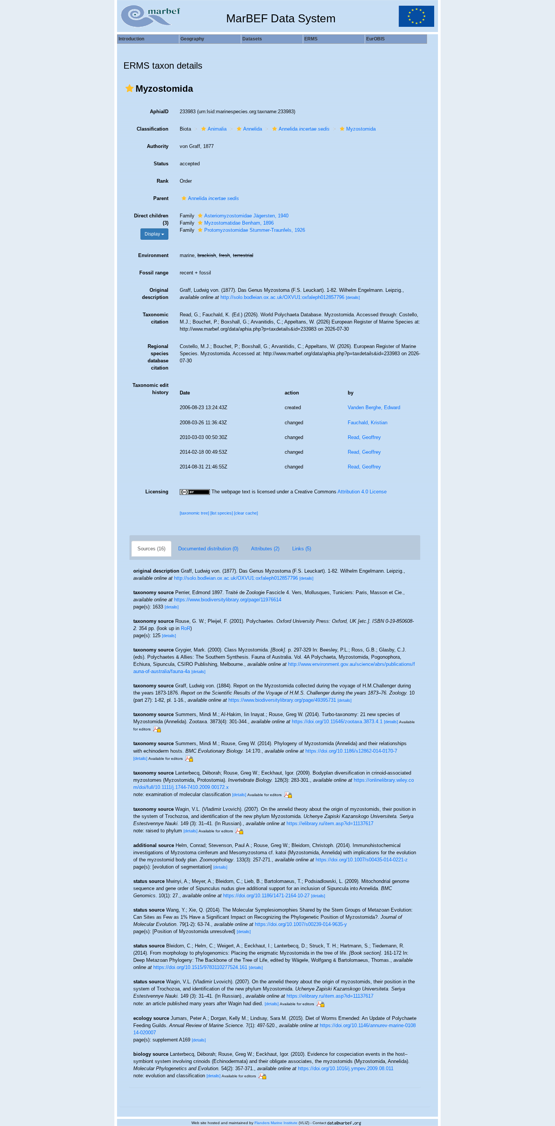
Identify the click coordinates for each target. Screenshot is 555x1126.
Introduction (131, 39)
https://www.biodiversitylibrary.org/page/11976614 (227, 599)
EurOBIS (375, 39)
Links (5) (301, 548)
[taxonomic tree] (195, 513)
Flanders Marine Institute (276, 1123)
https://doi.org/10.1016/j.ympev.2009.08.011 (345, 1068)
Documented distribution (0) (208, 548)
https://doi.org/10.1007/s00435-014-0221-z (362, 860)
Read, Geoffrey (364, 437)
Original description (155, 293)
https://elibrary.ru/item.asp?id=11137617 (330, 823)
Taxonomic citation (155, 318)
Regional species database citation (158, 357)
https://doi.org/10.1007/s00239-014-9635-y (301, 924)
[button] (129, 88)
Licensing (156, 491)
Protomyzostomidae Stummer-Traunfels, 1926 (254, 230)
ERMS (311, 39)
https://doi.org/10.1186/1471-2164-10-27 (266, 895)
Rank (162, 181)
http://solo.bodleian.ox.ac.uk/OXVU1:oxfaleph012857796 (282, 297)
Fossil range (153, 273)
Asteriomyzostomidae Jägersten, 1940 (246, 216)
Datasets (252, 39)
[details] (353, 297)
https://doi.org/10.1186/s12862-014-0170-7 (351, 751)
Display (153, 234)
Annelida (252, 129)
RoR (185, 628)
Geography (192, 39)
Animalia (217, 129)
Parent (160, 198)
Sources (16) (151, 548)
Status (161, 163)
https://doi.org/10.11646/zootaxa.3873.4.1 (337, 721)
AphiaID (159, 111)
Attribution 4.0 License (362, 491)
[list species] (222, 513)
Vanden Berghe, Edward (374, 407)
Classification (152, 129)
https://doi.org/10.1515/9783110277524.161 (200, 967)
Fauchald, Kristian (367, 422)
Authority (157, 146)
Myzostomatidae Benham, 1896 (239, 223)
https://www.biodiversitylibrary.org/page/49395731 (282, 700)
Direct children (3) (151, 219)
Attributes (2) (265, 548)
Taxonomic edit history (150, 388)
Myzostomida (361, 129)
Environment (153, 255)
